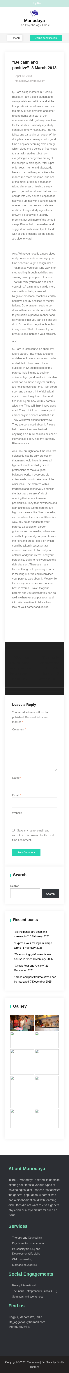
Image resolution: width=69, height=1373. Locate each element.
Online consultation (46, 37)
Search (14, 885)
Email (16, 795)
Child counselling (22, 1259)
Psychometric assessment (28, 1243)
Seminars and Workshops (27, 1296)
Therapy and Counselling (27, 1237)
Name (16, 777)
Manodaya (34, 20)
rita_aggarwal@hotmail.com (26, 1322)
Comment (19, 729)
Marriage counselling (24, 1264)
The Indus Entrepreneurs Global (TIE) (34, 1291)
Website (17, 812)
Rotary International (24, 1285)
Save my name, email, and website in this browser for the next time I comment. (33, 835)
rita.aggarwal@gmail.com (30, 80)
